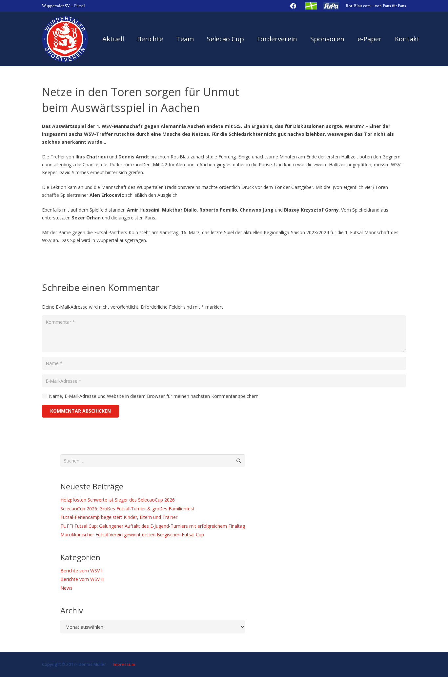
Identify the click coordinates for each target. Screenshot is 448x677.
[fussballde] (311, 6)
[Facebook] (293, 6)
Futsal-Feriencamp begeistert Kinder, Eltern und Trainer (118, 517)
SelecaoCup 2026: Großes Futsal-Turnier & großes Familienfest (127, 508)
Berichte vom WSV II (82, 579)
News (66, 588)
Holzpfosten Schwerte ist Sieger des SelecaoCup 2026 (117, 500)
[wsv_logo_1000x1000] (65, 39)
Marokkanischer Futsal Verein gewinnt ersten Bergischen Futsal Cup (132, 534)
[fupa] (331, 6)
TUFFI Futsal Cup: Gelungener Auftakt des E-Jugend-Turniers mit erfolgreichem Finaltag (152, 526)
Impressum (123, 664)
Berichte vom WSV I (81, 570)
